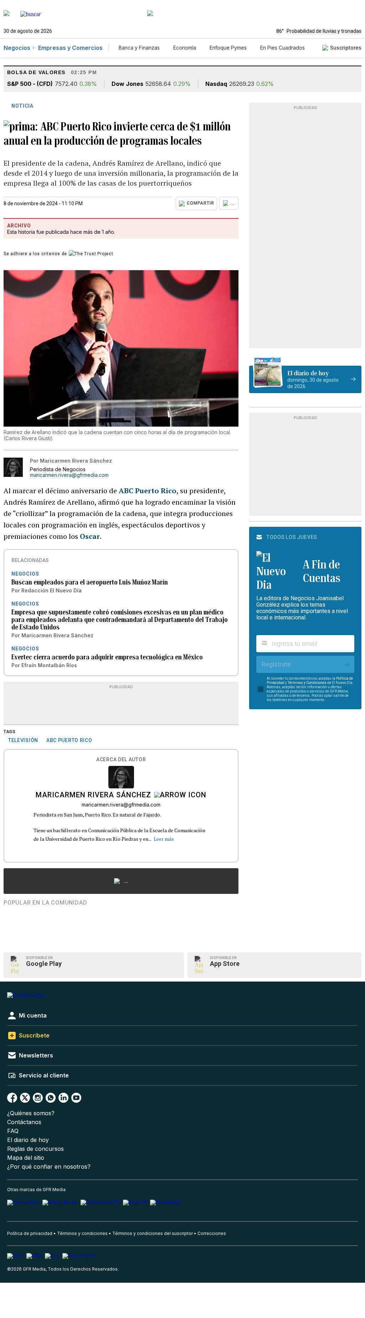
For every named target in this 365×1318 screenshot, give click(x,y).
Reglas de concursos (35, 1148)
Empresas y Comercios (70, 47)
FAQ (13, 1131)
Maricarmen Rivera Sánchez (93, 795)
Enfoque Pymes (228, 48)
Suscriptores (345, 48)
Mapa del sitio (25, 1157)
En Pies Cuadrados (282, 48)
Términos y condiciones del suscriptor (152, 1233)
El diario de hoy (28, 1140)
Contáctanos (24, 1122)
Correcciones (211, 1233)
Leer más (164, 838)
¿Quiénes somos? (31, 1113)
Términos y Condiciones (307, 683)
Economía (184, 48)
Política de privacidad (29, 1233)
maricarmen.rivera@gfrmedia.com (69, 475)
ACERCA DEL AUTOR (121, 759)
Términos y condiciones (82, 1233)
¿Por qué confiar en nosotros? (49, 1166)
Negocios (17, 47)
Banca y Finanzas (139, 48)
